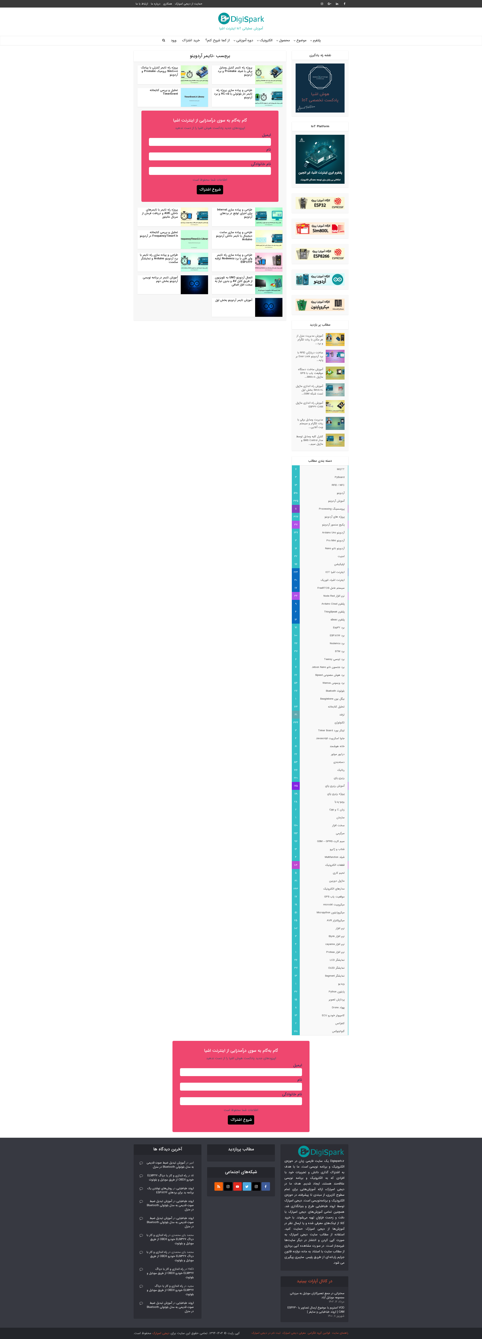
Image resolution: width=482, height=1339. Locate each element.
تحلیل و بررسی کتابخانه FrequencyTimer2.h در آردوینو (159, 234)
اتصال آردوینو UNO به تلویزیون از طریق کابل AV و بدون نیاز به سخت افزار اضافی (233, 281)
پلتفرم (317, 40)
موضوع (301, 40)
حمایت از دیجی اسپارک (188, 4)
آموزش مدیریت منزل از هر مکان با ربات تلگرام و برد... (310, 339)
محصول (284, 40)
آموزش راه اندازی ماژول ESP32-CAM (309, 405)
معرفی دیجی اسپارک (294, 1333)
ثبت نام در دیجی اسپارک (266, 1333)
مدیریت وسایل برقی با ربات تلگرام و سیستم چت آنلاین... (310, 423)
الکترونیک (266, 40)
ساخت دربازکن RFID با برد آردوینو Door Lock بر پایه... (309, 356)
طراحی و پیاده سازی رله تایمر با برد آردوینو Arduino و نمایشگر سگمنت (159, 258)
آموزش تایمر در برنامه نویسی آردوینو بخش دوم (160, 279)
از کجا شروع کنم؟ (217, 40)
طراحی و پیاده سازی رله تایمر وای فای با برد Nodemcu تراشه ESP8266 (233, 258)
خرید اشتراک (191, 40)
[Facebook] (266, 1186)
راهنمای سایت (340, 1333)
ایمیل (266, 135)
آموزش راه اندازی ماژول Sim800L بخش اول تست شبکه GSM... (309, 390)
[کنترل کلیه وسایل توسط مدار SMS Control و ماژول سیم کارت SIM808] (334, 440)
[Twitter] (247, 1186)
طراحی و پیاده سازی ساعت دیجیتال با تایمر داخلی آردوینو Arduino (234, 236)
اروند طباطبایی (185, 1188)
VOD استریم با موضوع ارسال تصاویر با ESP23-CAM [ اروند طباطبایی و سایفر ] (316, 1309)
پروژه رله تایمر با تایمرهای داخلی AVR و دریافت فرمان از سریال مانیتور (160, 213)
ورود (173, 40)
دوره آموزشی (244, 40)
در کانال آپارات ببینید (314, 1281)
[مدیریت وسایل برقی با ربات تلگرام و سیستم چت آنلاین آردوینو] (334, 423)
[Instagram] (256, 1186)
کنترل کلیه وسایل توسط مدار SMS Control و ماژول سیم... (309, 440)
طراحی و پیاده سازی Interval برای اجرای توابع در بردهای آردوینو (234, 213)
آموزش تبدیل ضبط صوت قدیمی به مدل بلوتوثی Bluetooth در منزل (170, 1165)
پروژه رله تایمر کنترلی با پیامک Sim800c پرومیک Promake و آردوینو (159, 71)
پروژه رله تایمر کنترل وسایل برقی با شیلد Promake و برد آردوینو (235, 71)
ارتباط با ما (142, 4)
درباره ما (155, 4)
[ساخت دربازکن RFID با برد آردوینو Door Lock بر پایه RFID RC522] (334, 356)
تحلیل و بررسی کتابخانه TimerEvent (164, 92)
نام (268, 150)
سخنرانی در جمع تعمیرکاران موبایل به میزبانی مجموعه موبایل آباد (317, 1295)
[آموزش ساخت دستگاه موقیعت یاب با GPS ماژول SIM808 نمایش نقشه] (334, 373)
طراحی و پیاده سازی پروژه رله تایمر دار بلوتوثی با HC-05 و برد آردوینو (233, 94)
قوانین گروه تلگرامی (319, 1333)
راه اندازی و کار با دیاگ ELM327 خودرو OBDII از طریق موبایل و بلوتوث (170, 1177)
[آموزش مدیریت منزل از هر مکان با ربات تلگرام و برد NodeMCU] (334, 339)
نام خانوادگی (261, 164)
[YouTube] (237, 1186)
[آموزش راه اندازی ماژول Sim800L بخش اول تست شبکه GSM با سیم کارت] (334, 389)
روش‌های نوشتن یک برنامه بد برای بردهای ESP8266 (170, 1190)
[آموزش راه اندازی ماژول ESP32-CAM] (334, 406)
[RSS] (218, 1186)
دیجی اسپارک (160, 1333)
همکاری (167, 4)
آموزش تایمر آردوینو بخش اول (233, 300)
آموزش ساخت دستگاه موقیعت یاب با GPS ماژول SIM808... (310, 373)
